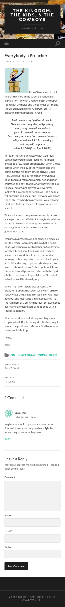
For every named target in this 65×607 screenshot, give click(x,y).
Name (8, 515)
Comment (10, 477)
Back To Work (12, 366)
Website (9, 546)
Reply (7, 439)
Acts (12, 354)
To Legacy (10, 380)
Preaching (52, 354)
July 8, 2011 (11, 61)
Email (8, 530)
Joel (35, 354)
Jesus (29, 354)
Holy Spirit (21, 354)
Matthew (42, 354)
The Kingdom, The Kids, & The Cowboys (32, 15)
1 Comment (28, 61)
